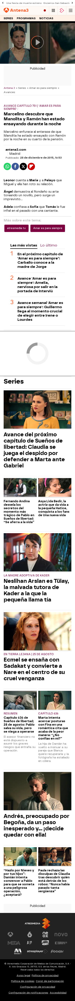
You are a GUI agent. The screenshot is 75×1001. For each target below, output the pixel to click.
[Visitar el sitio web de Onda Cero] (45, 943)
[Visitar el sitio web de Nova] (61, 934)
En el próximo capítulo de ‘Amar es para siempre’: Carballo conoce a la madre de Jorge (40, 260)
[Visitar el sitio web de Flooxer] (57, 951)
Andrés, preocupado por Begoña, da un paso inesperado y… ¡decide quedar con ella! (36, 825)
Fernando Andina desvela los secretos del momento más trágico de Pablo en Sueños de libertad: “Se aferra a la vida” (19, 511)
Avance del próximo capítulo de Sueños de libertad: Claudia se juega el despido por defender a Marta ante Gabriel (34, 450)
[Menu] (70, 10)
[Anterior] (2, 3)
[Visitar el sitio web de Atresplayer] (37, 951)
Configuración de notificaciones (28, 992)
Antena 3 (9, 87)
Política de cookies (22, 981)
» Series (21, 87)
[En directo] (44, 10)
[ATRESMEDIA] (37, 923)
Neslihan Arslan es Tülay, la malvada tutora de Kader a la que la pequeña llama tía (36, 590)
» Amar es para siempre (42, 87)
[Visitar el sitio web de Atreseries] (29, 943)
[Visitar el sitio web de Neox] (45, 934)
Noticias (46, 18)
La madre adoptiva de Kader (26, 575)
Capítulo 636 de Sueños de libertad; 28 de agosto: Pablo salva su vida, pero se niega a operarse (19, 724)
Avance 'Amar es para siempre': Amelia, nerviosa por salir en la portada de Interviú (37, 284)
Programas (26, 18)
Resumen (10, 713)
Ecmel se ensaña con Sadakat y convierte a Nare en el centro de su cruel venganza (34, 669)
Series (8, 18)
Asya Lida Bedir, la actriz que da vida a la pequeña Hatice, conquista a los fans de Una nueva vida (53, 508)
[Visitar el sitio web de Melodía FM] (17, 951)
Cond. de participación (50, 981)
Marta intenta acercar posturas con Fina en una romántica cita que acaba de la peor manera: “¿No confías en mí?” (53, 728)
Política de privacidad (45, 975)
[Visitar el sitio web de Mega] (14, 943)
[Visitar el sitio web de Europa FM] (61, 943)
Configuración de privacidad (37, 986)
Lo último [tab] (48, 245)
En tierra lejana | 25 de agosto (29, 654)
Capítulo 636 (48, 713)
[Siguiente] (72, 3)
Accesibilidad (58, 992)
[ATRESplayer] (62, 10)
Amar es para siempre (47, 228)
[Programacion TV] (53, 10)
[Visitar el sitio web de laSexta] (29, 934)
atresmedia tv (16, 228)
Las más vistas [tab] (23, 245)
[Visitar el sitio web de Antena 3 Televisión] (14, 934)
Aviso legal (23, 975)
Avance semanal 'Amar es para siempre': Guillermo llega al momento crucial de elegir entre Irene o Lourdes (40, 311)
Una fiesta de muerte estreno (24, 3)
